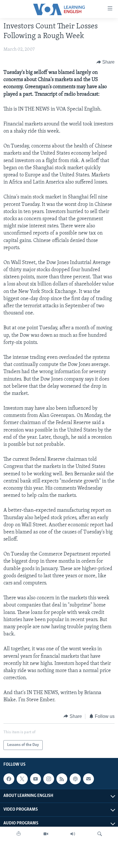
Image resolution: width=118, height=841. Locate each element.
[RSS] (61, 778)
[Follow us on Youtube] (35, 778)
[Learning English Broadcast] (72, 834)
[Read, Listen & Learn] (18, 834)
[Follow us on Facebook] (8, 778)
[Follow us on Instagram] (48, 778)
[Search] (99, 834)
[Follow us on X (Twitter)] (22, 778)
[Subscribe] (88, 778)
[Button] (106, 62)
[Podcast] (75, 778)
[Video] (45, 834)
